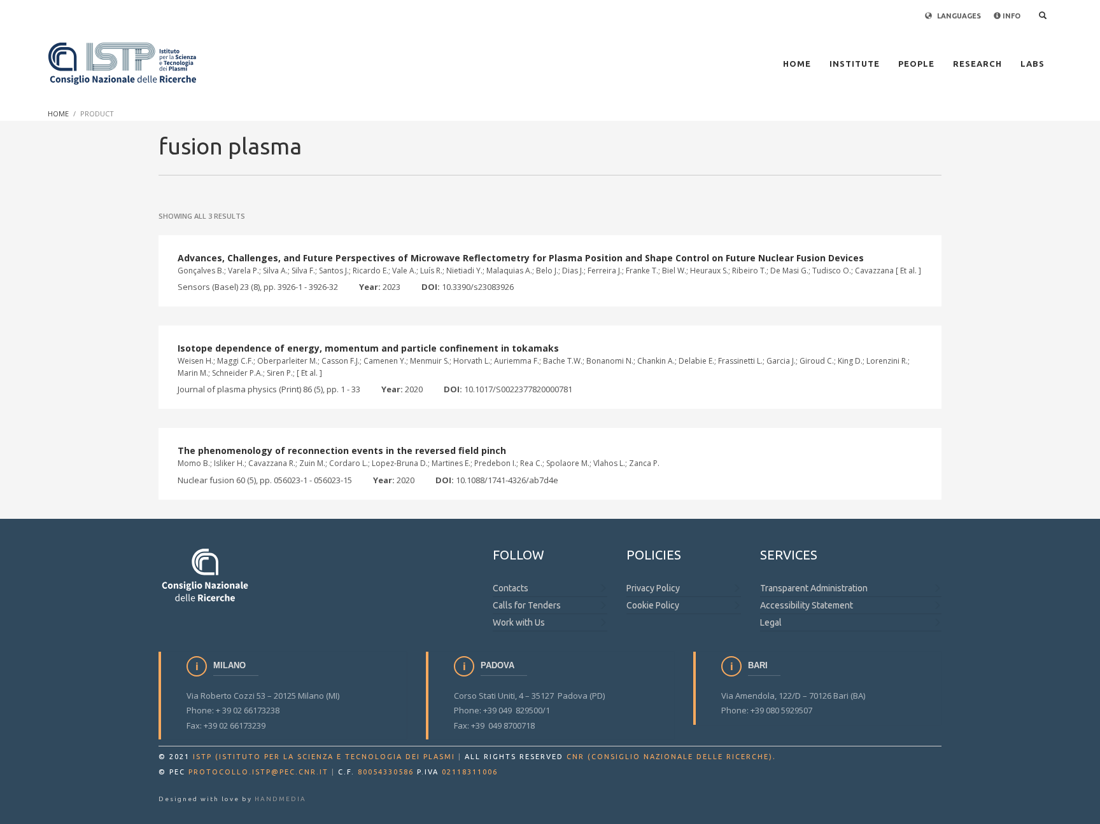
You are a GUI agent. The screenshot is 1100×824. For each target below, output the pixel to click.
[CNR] (206, 574)
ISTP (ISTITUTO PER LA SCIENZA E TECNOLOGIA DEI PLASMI (324, 756)
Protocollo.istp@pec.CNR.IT (258, 772)
